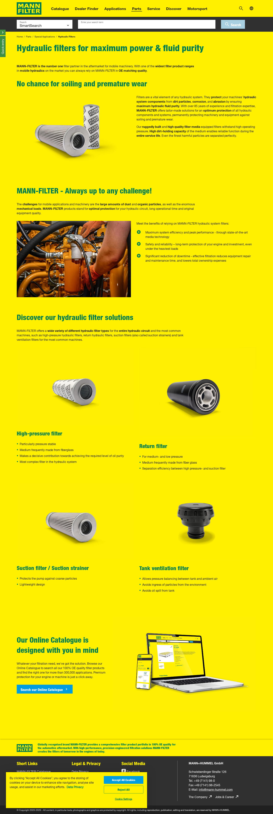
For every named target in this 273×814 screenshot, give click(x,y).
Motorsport (197, 8)
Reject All (124, 789)
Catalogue (60, 8)
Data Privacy (75, 786)
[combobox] (146, 24)
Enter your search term (92, 22)
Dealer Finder (86, 8)
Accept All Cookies (123, 780)
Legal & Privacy (86, 763)
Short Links (27, 763)
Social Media (133, 763)
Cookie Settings (123, 798)
